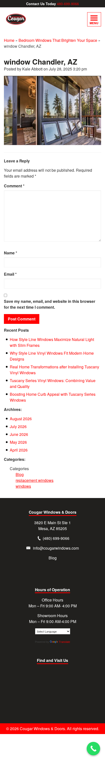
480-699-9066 (68, 3)
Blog (20, 474)
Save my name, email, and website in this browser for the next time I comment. (49, 304)
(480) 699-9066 (56, 538)
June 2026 (19, 434)
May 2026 (18, 442)
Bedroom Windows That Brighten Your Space (58, 40)
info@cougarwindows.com (56, 548)
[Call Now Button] (93, 748)
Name (10, 253)
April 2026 (19, 450)
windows (23, 486)
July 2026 (18, 426)
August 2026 (21, 418)
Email (10, 274)
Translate (64, 641)
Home (9, 40)
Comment (14, 186)
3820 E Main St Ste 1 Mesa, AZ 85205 (52, 525)
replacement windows (34, 480)
